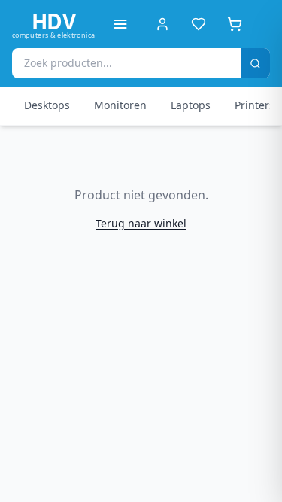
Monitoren (120, 105)
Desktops (47, 105)
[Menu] (120, 24)
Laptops (191, 105)
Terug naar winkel (141, 223)
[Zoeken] (255, 63)
